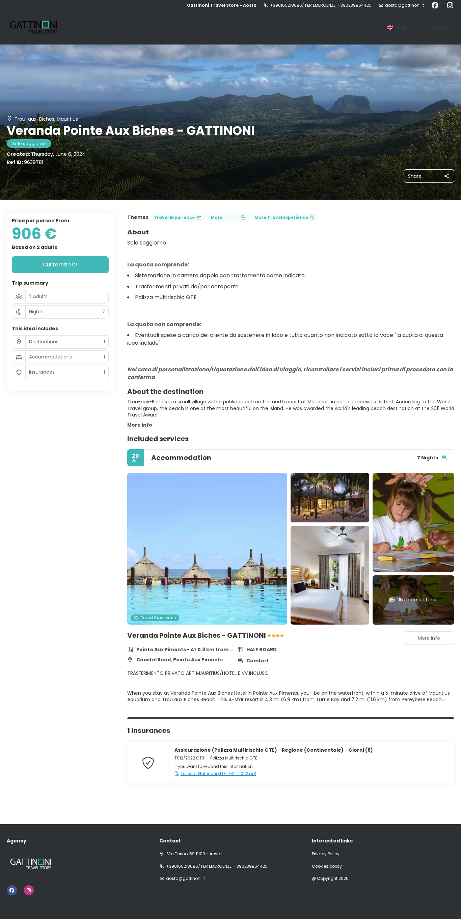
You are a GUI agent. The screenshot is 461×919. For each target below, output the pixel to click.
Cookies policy (327, 866)
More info (139, 425)
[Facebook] (435, 5)
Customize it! (60, 264)
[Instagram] (450, 5)
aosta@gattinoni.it (404, 5)
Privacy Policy (326, 854)
